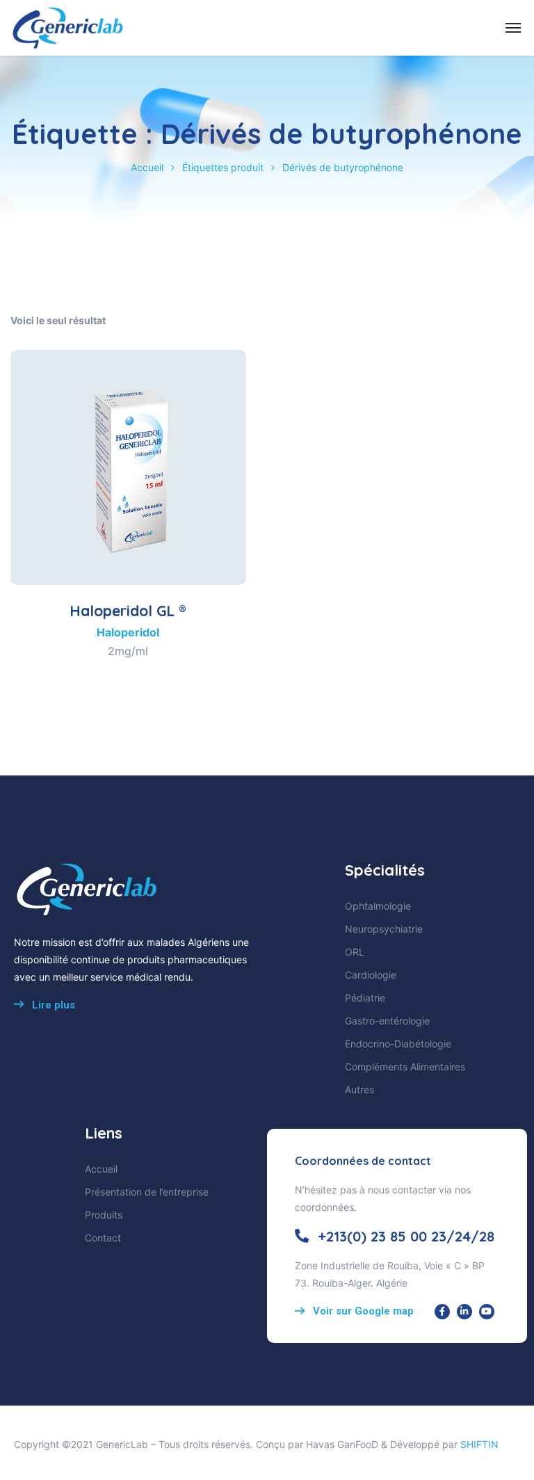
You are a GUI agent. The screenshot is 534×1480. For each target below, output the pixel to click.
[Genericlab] (67, 27)
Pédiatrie (365, 998)
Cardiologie (370, 975)
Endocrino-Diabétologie (398, 1043)
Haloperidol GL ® (128, 611)
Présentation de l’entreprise (147, 1192)
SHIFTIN (479, 1444)
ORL (354, 952)
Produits (103, 1215)
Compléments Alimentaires (405, 1066)
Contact (103, 1238)
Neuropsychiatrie (384, 929)
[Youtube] (486, 1311)
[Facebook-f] (442, 1311)
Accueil (147, 167)
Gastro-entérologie (387, 1021)
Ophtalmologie (378, 906)
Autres (359, 1089)
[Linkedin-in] (464, 1311)
